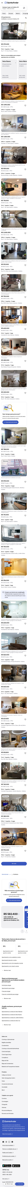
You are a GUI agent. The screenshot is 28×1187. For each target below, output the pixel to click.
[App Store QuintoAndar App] (16, 1165)
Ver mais (14, 863)
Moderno (18, 13)
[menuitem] (5, 874)
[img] (14, 31)
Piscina (4, 13)
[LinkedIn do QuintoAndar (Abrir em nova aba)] (12, 1142)
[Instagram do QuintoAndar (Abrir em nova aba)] (6, 1142)
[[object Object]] (18, 914)
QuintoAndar (5, 874)
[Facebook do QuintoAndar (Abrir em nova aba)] (3, 1142)
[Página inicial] (12, 3)
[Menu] (2, 2)
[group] (14, 37)
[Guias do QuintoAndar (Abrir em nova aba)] (9, 1142)
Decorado (11, 13)
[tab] (4, 13)
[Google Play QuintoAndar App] (6, 1165)
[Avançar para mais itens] (26, 930)
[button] (9, 69)
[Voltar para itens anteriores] (22, 930)
